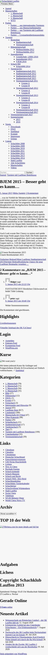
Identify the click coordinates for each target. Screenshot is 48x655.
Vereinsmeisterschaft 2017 (27, 112)
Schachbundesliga (13, 481)
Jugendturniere (17, 54)
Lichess (8, 464)
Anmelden (9, 341)
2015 (18, 119)
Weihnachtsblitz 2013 (25, 52)
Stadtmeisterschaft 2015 (26, 78)
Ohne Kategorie (12, 417)
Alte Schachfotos (18, 163)
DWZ (13, 129)
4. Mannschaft (11, 391)
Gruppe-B (25, 93)
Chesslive (9, 452)
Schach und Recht (13, 476)
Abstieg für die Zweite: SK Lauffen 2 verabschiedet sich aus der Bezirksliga (21, 645)
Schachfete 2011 (18, 151)
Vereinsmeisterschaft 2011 (27, 81)
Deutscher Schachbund (15, 457)
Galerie (8, 141)
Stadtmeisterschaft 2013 (26, 76)
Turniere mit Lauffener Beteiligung (21, 175)
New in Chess (11, 467)
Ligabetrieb (10, 412)
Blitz (7, 393)
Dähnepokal (10, 396)
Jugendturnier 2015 (24, 59)
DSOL (8, 398)
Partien (8, 23)
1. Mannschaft (17, 13)
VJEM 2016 (21, 61)
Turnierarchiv (16, 69)
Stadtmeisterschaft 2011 (26, 71)
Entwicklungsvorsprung (15, 459)
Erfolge (14, 139)
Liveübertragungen (8, 323)
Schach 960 (16, 64)
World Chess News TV (15, 500)
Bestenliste (15, 40)
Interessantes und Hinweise (16, 405)
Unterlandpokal (11, 434)
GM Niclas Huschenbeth (15, 462)
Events (8, 400)
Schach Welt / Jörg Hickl (15, 479)
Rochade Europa (12, 469)
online (6, 607)
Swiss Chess (10, 493)
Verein (8, 124)
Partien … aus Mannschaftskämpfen (26, 28)
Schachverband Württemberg (17, 488)
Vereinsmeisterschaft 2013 (27, 95)
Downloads (15, 127)
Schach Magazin (12, 474)
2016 (18, 122)
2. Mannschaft (17, 16)
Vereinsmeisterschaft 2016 (27, 110)
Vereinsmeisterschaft (24, 45)
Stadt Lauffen (16, 160)
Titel (7, 429)
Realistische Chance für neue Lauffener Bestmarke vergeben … (21, 263)
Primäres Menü (7, 4)
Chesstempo (10, 454)
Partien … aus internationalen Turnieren (27, 25)
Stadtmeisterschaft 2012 (26, 73)
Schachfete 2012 (18, 153)
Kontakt (14, 134)
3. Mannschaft (17, 18)
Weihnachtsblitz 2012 (25, 49)
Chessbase (9, 450)
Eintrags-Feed (11, 343)
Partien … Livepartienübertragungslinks (27, 35)
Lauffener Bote (11, 410)
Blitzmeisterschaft (18, 47)
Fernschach (10, 403)
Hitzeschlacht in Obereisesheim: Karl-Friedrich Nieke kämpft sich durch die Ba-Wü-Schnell (25, 638)
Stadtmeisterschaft (23, 42)
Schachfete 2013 (18, 156)
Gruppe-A (25, 90)
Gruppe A (25, 83)
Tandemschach (11, 427)
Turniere (8, 37)
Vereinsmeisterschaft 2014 (27, 102)
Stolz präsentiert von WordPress (13, 654)
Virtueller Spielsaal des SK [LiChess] (15, 328)
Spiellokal (15, 131)
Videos (14, 168)
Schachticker (10, 486)
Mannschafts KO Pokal (15, 415)
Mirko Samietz (19, 193)
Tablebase (9, 495)
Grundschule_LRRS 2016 (27, 57)
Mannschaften (11, 11)
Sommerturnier (17, 117)
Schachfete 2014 (18, 158)
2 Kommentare (32, 193)
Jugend (8, 8)
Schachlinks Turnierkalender (17, 483)
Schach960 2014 (23, 66)
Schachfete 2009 (18, 146)
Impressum (15, 136)
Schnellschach (11, 422)
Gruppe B (25, 86)
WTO (13, 20)
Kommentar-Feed (12, 345)
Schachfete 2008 (18, 143)
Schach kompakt (12, 471)
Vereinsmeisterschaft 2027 (22, 114)
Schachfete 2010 (18, 148)
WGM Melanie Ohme (14, 498)
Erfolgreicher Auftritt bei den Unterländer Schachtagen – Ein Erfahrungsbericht (22, 626)
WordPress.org (11, 348)
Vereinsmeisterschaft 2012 (27, 88)
